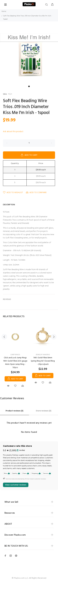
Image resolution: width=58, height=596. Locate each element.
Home (3, 11)
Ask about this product (13, 131)
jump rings (15, 354)
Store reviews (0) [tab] (43, 411)
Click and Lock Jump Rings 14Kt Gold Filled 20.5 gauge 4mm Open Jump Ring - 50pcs (15, 362)
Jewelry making (43, 354)
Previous (4, 337)
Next (54, 337)
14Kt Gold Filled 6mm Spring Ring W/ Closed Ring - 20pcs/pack (43, 361)
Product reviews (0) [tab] (14, 411)
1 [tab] (29, 86)
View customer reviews (15, 485)
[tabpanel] (29, 55)
